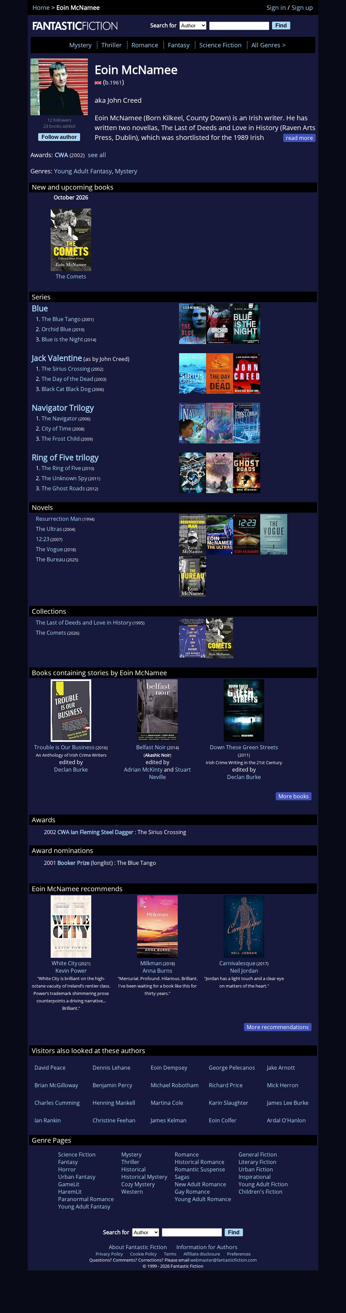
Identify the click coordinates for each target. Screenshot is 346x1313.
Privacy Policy (109, 1254)
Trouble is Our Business (64, 747)
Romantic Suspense (200, 1169)
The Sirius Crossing (66, 368)
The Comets (71, 276)
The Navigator (59, 418)
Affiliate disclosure (201, 1254)
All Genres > (270, 45)
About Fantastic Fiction (138, 1247)
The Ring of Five (61, 468)
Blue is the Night (62, 339)
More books (293, 796)
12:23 (42, 539)
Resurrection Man (58, 518)
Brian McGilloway (56, 1085)
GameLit (68, 1184)
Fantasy (179, 45)
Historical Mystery (144, 1177)
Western (132, 1191)
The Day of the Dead (67, 379)
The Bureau (50, 559)
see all (97, 155)
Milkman (151, 963)
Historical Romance (199, 1162)
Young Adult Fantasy (83, 171)
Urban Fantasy (76, 1177)
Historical (133, 1169)
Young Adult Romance (203, 1199)
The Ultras (49, 529)
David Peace (50, 1067)
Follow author (59, 137)
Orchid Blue (56, 329)
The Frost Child (61, 438)
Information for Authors (207, 1247)
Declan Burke (71, 769)
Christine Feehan (114, 1120)
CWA (61, 155)
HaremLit (70, 1191)
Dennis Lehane (111, 1067)
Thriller (111, 45)
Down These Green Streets (244, 747)
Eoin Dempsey (169, 1067)
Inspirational (255, 1177)
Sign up (302, 7)
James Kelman (169, 1120)
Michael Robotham (175, 1085)
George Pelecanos (232, 1067)
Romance (144, 45)
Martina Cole (167, 1103)
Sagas (182, 1177)
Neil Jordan (244, 970)
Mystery (80, 45)
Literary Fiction (257, 1162)
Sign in (276, 7)
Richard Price (226, 1085)
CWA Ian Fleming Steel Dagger (95, 832)
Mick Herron (282, 1085)
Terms (170, 1254)
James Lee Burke (287, 1103)
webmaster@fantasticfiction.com (223, 1260)
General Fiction (258, 1154)
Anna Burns (157, 970)
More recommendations (278, 1027)
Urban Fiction (256, 1169)
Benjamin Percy (112, 1085)
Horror (67, 1169)
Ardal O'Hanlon (286, 1120)
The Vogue (49, 549)
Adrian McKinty (143, 769)
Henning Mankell (114, 1103)
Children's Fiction (260, 1191)
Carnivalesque (237, 963)
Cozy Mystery (138, 1184)
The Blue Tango (61, 319)
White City (64, 963)
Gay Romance (192, 1191)
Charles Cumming (57, 1103)
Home (41, 7)
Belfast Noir (151, 747)
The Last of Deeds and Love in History (83, 622)
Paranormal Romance (86, 1199)
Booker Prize (73, 863)
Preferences (239, 1254)
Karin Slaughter (228, 1103)
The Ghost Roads (63, 488)
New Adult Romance (200, 1184)
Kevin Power (71, 970)
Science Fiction (220, 45)
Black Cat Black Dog (66, 389)
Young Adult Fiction (263, 1184)
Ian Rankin (47, 1120)
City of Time (56, 428)
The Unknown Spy (64, 478)
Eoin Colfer (223, 1120)
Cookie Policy (143, 1254)
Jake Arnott (281, 1067)
